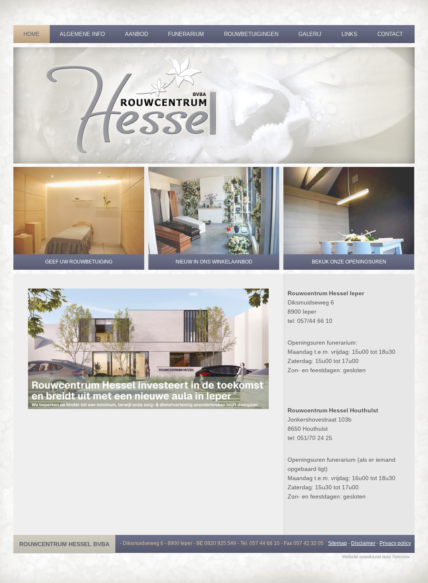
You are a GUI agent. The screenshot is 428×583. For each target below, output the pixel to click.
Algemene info (82, 34)
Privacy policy (395, 543)
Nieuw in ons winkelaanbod (214, 262)
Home (31, 34)
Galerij (309, 34)
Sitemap (337, 543)
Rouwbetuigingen (251, 34)
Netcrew (401, 556)
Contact (390, 34)
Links (349, 34)
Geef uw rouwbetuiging (78, 262)
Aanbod (136, 34)
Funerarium (186, 34)
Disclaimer (363, 543)
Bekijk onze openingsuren (349, 262)
